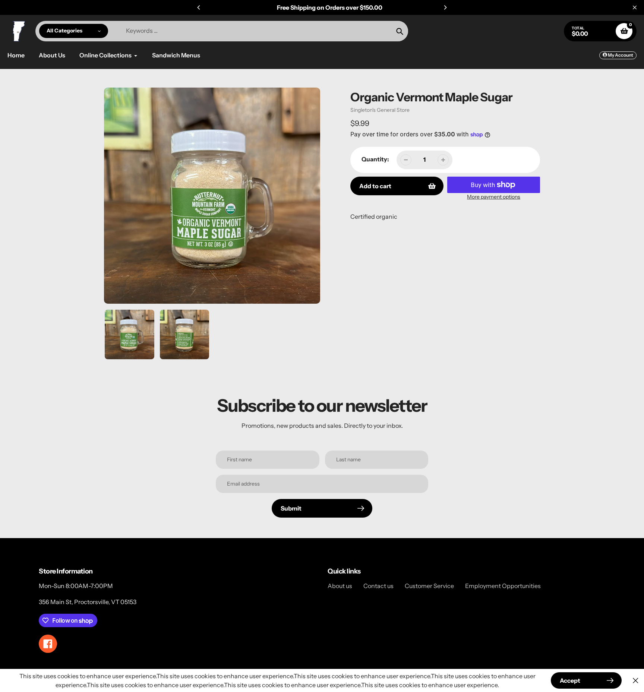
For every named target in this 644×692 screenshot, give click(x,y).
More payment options (493, 196)
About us (340, 586)
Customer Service (429, 586)
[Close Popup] (635, 680)
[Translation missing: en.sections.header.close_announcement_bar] (634, 7)
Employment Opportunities (503, 586)
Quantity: (375, 159)
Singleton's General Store (380, 110)
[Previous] (199, 7)
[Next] (445, 7)
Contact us (378, 586)
